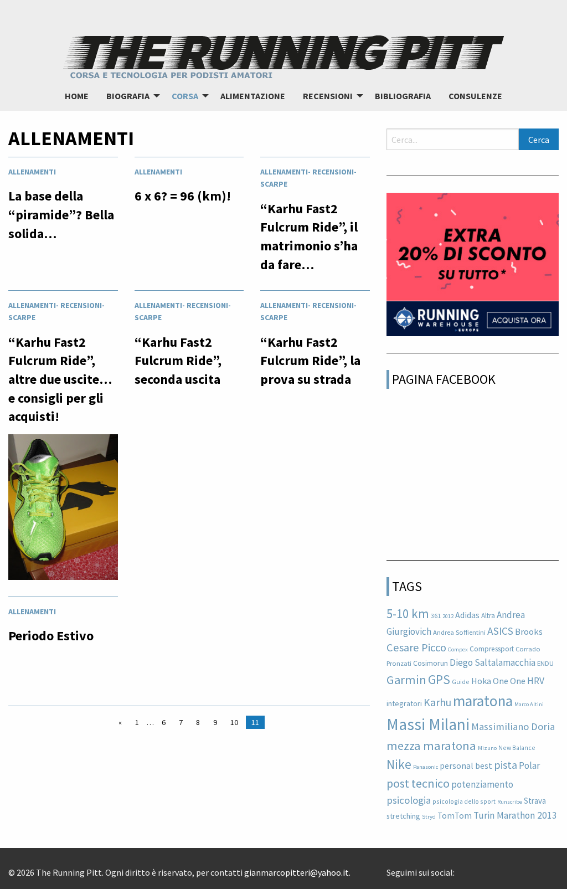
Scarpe (273, 184)
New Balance (516, 747)
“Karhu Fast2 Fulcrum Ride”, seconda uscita (178, 360)
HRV (535, 681)
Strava (535, 800)
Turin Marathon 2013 (515, 815)
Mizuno (487, 748)
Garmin (406, 679)
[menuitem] (76, 95)
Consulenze (475, 95)
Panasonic (425, 766)
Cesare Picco (416, 647)
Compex (458, 649)
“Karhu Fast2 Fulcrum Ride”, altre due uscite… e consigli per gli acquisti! (60, 379)
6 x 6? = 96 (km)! (183, 195)
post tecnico (418, 783)
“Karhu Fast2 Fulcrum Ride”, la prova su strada (310, 360)
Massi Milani (428, 724)
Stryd (429, 816)
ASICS (500, 631)
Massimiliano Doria (513, 726)
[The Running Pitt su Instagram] (476, 868)
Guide (461, 681)
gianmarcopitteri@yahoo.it (296, 872)
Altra (488, 615)
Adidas (467, 614)
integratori (404, 703)
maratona (483, 700)
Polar (529, 765)
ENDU (545, 663)
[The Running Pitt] (283, 55)
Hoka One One (498, 680)
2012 (447, 616)
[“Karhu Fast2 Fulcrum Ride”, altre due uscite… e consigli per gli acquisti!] (63, 510)
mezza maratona (431, 745)
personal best (466, 765)
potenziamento (482, 784)
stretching (403, 816)
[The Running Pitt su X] (467, 868)
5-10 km (407, 613)
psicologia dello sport (464, 801)
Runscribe (509, 801)
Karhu (437, 702)
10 (234, 722)
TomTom (454, 815)
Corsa (185, 95)
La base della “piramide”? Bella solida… (61, 214)
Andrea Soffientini (459, 632)
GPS (439, 679)
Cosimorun (430, 663)
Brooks (529, 632)
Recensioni (328, 95)
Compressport (492, 649)
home (77, 95)
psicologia (408, 800)
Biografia (128, 95)
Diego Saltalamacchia (492, 662)
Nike (398, 764)
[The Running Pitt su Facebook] (459, 868)
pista (505, 765)
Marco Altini (529, 704)
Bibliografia (403, 95)
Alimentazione (252, 95)
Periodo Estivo (51, 635)
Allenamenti (32, 172)
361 (436, 615)
